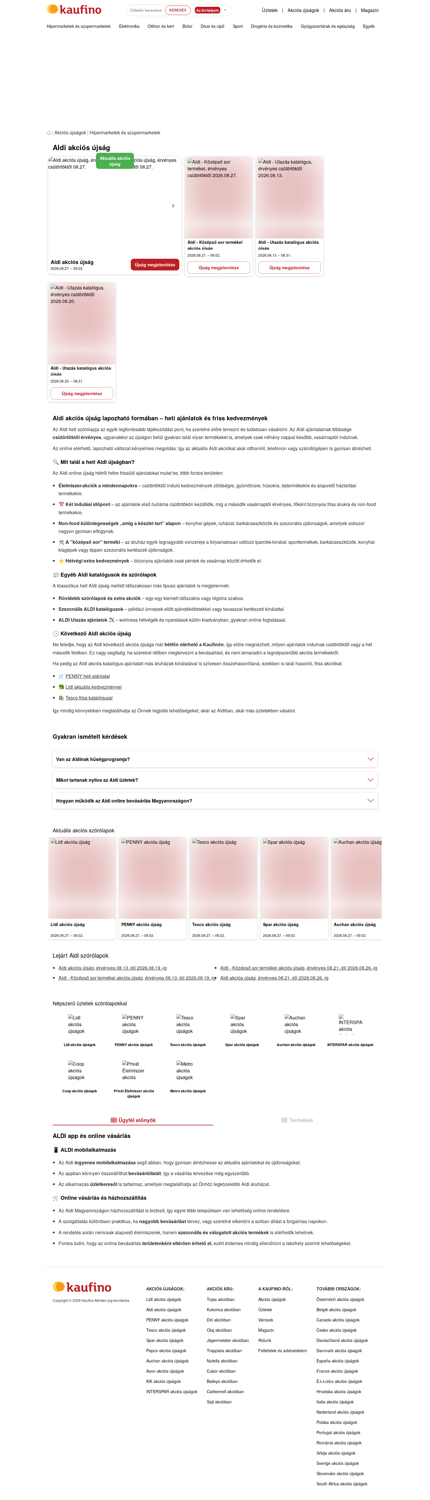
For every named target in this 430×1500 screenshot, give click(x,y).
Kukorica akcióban (224, 1309)
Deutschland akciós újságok (342, 1340)
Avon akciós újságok (165, 1371)
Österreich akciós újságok (340, 1299)
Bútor (187, 26)
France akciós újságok (337, 1371)
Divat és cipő (212, 26)
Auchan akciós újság (355, 924)
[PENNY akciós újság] (152, 878)
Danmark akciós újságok (339, 1350)
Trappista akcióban (224, 1350)
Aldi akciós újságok (163, 1309)
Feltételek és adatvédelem (282, 1350)
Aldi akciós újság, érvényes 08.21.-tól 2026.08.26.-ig (274, 977)
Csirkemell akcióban (225, 1391)
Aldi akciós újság (72, 262)
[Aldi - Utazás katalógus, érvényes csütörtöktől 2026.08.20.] (82, 323)
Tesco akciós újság (211, 924)
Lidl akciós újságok (163, 1299)
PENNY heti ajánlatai (88, 676)
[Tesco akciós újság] (223, 878)
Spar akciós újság (281, 924)
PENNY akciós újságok (167, 1320)
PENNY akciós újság (141, 924)
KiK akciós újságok (163, 1381)
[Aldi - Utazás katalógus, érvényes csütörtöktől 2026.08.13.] (289, 198)
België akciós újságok (336, 1309)
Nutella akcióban (222, 1361)
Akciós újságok (303, 10)
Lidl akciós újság (68, 924)
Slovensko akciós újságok (340, 1473)
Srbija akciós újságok (336, 1453)
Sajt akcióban (219, 1402)
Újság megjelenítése (155, 265)
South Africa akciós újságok (342, 1484)
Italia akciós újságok (335, 1402)
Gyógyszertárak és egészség (328, 26)
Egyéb (369, 26)
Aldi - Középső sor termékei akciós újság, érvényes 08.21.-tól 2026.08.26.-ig (298, 967)
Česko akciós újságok (337, 1330)
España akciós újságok (338, 1361)
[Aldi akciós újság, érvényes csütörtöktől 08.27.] (115, 206)
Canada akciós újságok (338, 1320)
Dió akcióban (219, 1320)
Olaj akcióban (219, 1330)
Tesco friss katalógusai (89, 697)
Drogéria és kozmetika (272, 26)
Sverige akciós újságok (338, 1463)
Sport (238, 26)
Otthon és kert (161, 26)
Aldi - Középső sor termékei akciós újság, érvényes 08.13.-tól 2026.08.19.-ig (137, 977)
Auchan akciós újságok (167, 1361)
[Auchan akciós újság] (365, 878)
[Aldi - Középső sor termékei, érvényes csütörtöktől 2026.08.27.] (218, 198)
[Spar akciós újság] (294, 878)
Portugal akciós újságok (338, 1432)
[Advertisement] (215, 85)
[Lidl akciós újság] (82, 878)
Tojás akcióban (221, 1299)
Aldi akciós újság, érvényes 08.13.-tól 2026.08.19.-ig (113, 967)
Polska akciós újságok (337, 1422)
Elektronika (129, 26)
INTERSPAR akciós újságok (171, 1391)
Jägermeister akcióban (228, 1340)
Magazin (370, 10)
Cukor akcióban (221, 1371)
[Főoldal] (49, 133)
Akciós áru (340, 10)
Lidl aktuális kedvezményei (94, 686)
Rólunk (264, 1340)
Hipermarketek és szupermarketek (79, 26)
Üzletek (270, 10)
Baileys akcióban (222, 1381)
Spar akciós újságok (164, 1340)
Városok (265, 1320)
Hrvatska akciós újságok (339, 1391)
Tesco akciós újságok (166, 1330)
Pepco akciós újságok (166, 1350)
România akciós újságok (339, 1443)
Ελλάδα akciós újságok (339, 1381)
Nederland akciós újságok (340, 1412)
